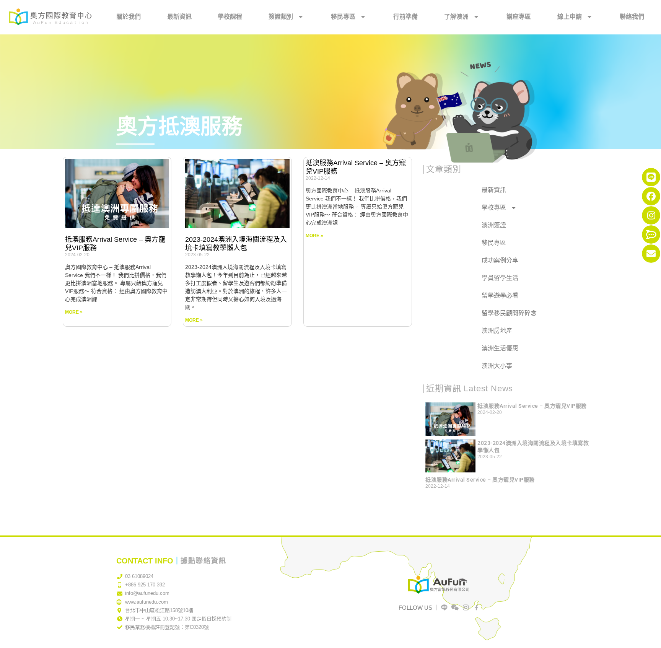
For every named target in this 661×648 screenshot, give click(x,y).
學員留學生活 (500, 278)
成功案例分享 (500, 260)
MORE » (74, 312)
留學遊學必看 (500, 295)
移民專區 (343, 16)
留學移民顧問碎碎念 (509, 313)
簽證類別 (281, 16)
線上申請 (569, 16)
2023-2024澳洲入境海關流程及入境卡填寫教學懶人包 (236, 244)
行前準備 (405, 16)
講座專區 (518, 16)
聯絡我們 (632, 16)
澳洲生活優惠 (500, 348)
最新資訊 (179, 16)
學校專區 (494, 207)
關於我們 (128, 16)
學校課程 (230, 16)
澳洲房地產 (497, 330)
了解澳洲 (456, 16)
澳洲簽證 (494, 225)
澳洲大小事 (497, 366)
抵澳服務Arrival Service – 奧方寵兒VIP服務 (532, 406)
